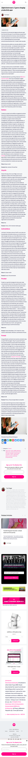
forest (19, 451)
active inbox (8, 450)
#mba (19, 702)
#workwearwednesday (11, 682)
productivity (14, 456)
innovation (8, 453)
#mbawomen (9, 708)
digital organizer (17, 450)
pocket (10, 456)
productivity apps (9, 457)
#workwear (8, 704)
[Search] (25, 2)
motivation (8, 454)
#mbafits (14, 702)
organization (15, 454)
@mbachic (8, 680)
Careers (9, 448)
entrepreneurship (14, 451)
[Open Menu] (2, 2)
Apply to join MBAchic (11, 578)
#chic (13, 704)
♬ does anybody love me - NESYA (15, 714)
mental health (16, 453)
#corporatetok (9, 706)
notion (11, 454)
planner (7, 456)
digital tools (8, 451)
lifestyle (11, 453)
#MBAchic (17, 706)
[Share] (25, 448)
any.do (12, 450)
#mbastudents (19, 704)
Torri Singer (6, 14)
